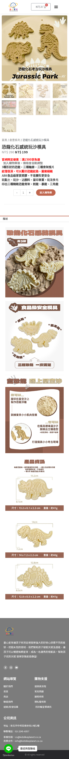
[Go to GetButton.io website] (8, 755)
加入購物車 (46, 192)
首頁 (4, 140)
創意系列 (15, 140)
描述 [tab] (5, 218)
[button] (56, 7)
